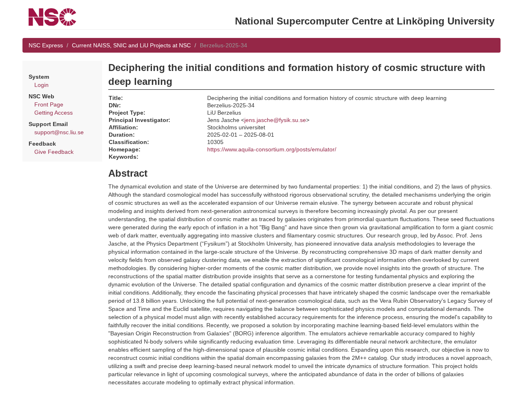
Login (41, 85)
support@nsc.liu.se (59, 132)
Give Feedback (54, 152)
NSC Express (46, 45)
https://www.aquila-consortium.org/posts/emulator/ (271, 149)
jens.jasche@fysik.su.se (275, 120)
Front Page (48, 104)
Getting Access (53, 112)
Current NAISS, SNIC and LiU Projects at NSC (131, 45)
